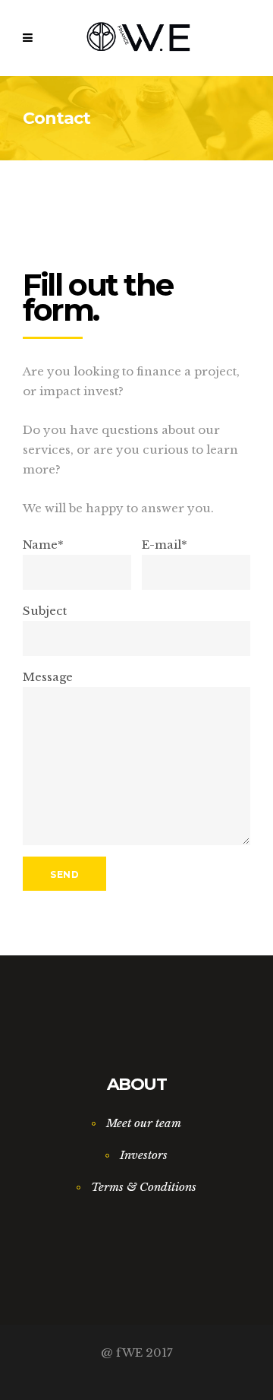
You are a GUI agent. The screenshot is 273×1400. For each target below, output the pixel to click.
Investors (144, 1155)
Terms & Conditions (143, 1187)
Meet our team (143, 1123)
